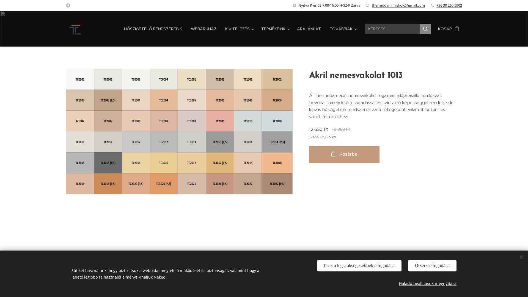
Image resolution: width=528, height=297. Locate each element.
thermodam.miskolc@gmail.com (398, 5)
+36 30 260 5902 (449, 5)
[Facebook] (68, 5)
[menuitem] (154, 29)
